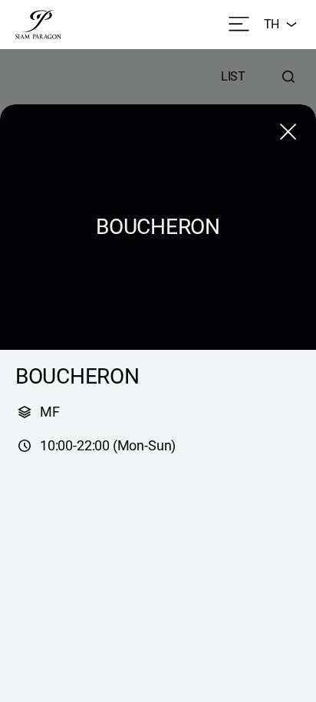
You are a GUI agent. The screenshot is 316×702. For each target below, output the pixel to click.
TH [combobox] (271, 24)
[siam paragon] (38, 24)
